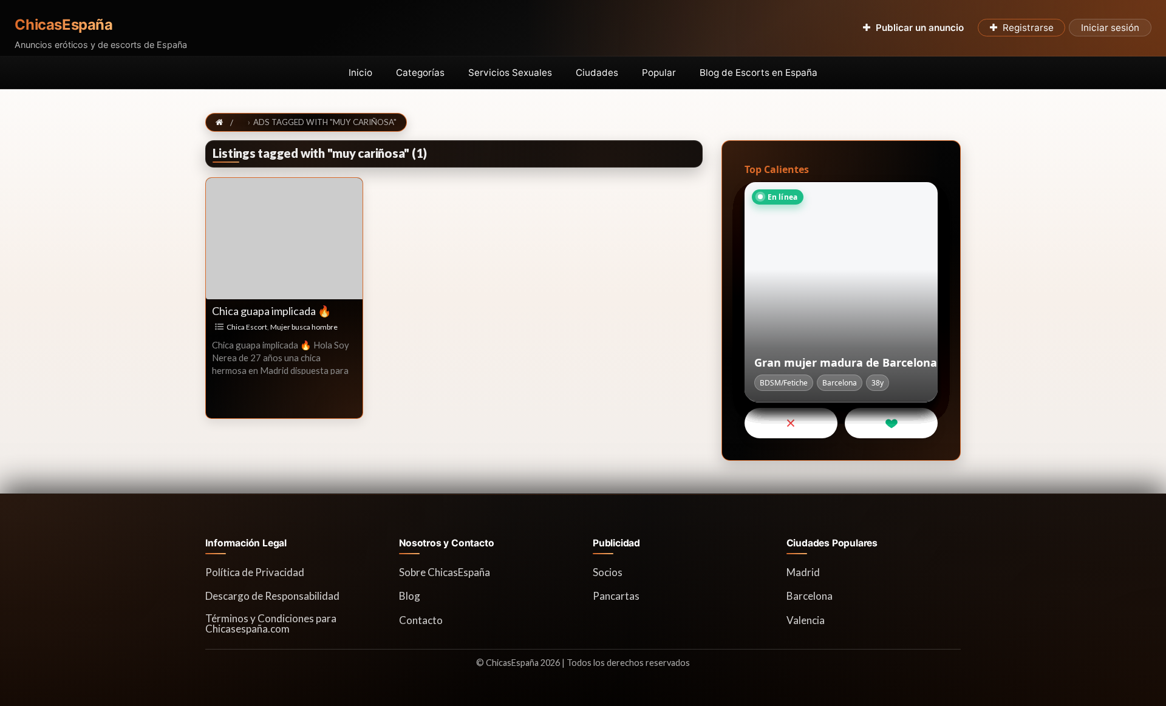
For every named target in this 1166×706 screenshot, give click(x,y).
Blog (409, 595)
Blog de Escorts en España (758, 72)
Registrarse (1028, 27)
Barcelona (809, 595)
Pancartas (616, 595)
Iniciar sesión (1110, 27)
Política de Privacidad (254, 572)
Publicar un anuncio (920, 27)
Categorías (420, 72)
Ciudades (597, 72)
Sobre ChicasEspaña (444, 572)
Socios (607, 572)
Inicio (360, 72)
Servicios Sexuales (510, 72)
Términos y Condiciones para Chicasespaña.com (270, 623)
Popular (659, 72)
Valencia (805, 620)
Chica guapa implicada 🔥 (271, 310)
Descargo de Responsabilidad (272, 595)
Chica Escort (247, 326)
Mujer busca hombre (304, 326)
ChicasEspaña (63, 25)
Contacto (421, 620)
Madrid (803, 572)
